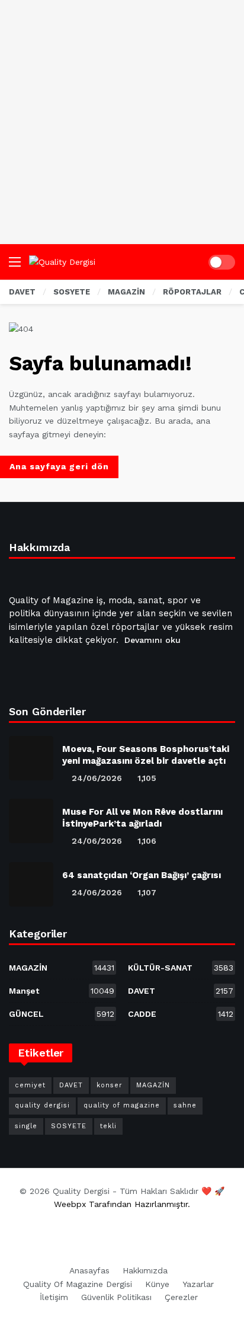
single (26, 1126)
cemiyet (30, 1085)
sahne (185, 1105)
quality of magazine (122, 1105)
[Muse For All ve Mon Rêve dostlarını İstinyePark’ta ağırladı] (31, 821)
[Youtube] (77, 670)
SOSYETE (68, 1126)
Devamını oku (152, 640)
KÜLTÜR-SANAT (180, 967)
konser (110, 1085)
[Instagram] (105, 670)
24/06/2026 (97, 778)
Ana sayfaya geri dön (59, 466)
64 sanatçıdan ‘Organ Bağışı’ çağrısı (141, 875)
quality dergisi (42, 1105)
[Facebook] (20, 670)
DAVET (180, 990)
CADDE (180, 1014)
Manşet (61, 990)
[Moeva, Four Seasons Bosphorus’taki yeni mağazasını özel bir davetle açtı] (31, 758)
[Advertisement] (122, 122)
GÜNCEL (61, 1014)
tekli (108, 1126)
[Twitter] (48, 670)
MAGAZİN (61, 967)
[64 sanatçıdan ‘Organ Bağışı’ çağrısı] (31, 884)
